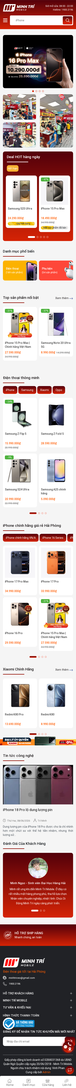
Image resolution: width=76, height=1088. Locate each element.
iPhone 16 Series (52, 537)
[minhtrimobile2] (56, 121)
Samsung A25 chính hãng (53, 491)
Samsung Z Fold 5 (52, 433)
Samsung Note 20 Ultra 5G (56, 344)
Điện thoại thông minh (21, 378)
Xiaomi (44, 390)
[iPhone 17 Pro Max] (20, 563)
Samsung (27, 390)
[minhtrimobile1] (19, 135)
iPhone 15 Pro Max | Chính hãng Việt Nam (18, 344)
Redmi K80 (47, 714)
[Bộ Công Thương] (18, 1023)
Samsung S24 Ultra (17, 489)
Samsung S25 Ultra (20, 208)
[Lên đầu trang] (69, 1060)
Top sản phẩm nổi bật (21, 297)
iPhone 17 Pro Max (16, 581)
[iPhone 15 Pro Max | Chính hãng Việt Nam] (20, 324)
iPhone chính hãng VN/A (21, 537)
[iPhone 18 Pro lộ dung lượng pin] (38, 784)
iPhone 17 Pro (50, 581)
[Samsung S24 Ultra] (20, 470)
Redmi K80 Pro (14, 714)
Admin (46, 1072)
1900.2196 (67, 9)
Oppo (59, 390)
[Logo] (19, 8)
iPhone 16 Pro (14, 633)
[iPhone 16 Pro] (20, 614)
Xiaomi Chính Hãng (18, 669)
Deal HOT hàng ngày (23, 157)
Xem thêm (62, 298)
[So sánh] (69, 1070)
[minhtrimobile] (19, 107)
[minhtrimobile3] (38, 61)
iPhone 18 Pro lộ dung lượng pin (27, 810)
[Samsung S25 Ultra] (21, 191)
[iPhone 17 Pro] (56, 563)
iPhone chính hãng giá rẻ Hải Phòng (32, 525)
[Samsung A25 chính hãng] (56, 470)
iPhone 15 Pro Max (53, 208)
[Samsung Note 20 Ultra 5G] (56, 324)
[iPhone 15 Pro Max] (54, 191)
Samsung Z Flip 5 (15, 433)
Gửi (70, 1041)
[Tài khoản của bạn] (5, 20)
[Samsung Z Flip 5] (20, 415)
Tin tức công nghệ (18, 755)
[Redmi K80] (56, 695)
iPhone (10, 390)
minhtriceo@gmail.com (22, 977)
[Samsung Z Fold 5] (56, 415)
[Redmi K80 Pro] (20, 695)
